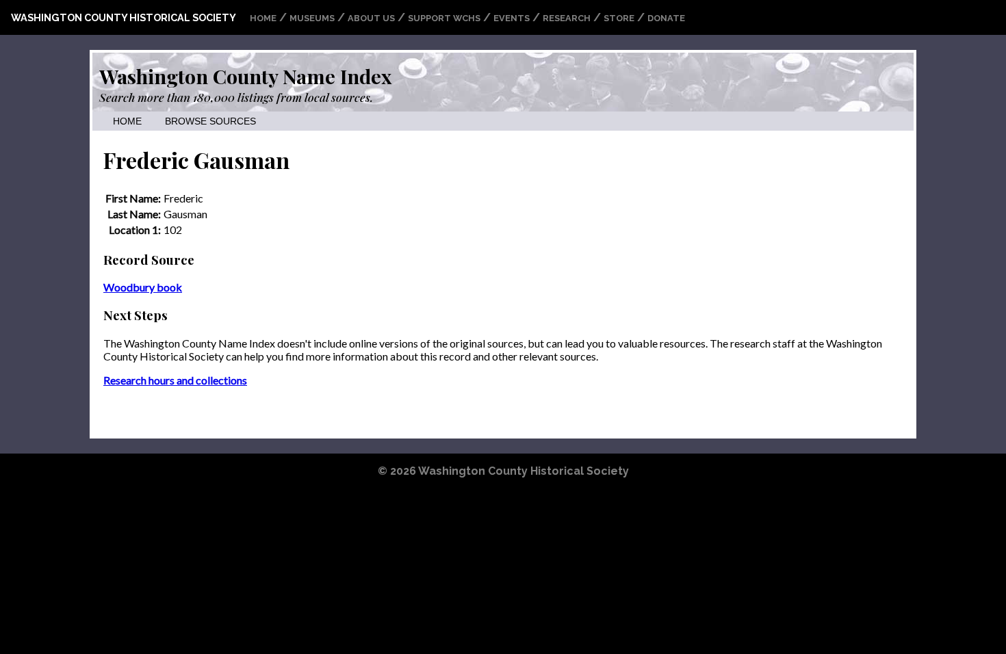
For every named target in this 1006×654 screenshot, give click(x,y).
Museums (312, 18)
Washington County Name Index (245, 76)
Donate (666, 18)
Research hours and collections (175, 380)
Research (567, 18)
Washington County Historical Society (123, 17)
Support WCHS (444, 18)
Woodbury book (142, 286)
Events (511, 18)
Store (619, 18)
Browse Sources (210, 121)
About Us (371, 18)
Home (263, 18)
